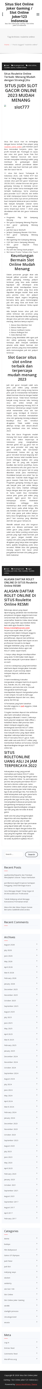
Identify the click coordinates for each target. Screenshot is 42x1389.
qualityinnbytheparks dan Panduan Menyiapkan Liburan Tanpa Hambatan (19, 876)
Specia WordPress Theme (26, 1384)
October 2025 (10, 1000)
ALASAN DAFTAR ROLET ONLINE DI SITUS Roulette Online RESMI (20, 582)
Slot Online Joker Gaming (14, 1300)
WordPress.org (10, 1359)
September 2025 (11, 1006)
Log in (6, 1342)
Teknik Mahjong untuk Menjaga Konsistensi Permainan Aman (17, 900)
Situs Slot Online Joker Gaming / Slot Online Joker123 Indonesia (19, 12)
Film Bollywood (10, 1250)
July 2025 (8, 1017)
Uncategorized (18, 65)
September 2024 (11, 1073)
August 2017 (9, 1207)
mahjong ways (10, 1272)
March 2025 (9, 1040)
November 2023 (11, 1129)
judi (22, 706)
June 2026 (8, 956)
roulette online (21, 67)
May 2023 (8, 1162)
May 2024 (8, 1095)
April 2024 (8, 1101)
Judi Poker (8, 1261)
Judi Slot (7, 1266)
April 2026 (8, 967)
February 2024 (10, 1112)
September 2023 (11, 1140)
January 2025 (9, 1051)
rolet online (32, 65)
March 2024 (9, 1107)
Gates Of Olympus (11, 1255)
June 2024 (8, 1090)
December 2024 (11, 1056)
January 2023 (9, 1179)
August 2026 (9, 945)
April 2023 (8, 1168)
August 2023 (9, 1146)
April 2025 (8, 1034)
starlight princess (11, 1311)
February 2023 (10, 1174)
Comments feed (11, 1354)
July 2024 (8, 1084)
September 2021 (11, 1190)
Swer (7, 65)
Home (6, 44)
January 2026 (9, 984)
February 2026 (10, 978)
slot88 (6, 1305)
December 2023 (11, 1123)
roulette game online (13, 146)
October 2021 (10, 1185)
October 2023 (10, 1135)
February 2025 (10, 1045)
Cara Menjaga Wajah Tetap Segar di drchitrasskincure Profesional (19, 892)
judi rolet (14, 571)
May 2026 (8, 961)
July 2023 (8, 1151)
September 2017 (11, 1202)
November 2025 (11, 995)
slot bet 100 (9, 1289)
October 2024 (10, 1067)
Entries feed (9, 1348)
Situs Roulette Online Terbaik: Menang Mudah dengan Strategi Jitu (19, 77)
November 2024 (11, 1062)
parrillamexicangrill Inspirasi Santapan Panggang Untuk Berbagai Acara (19, 884)
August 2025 (9, 1012)
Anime (6, 1238)
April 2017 (8, 1213)
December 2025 (11, 989)
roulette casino (9, 67)
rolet (19, 571)
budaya (7, 1244)
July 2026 (8, 950)
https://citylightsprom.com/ (17, 628)
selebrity (8, 1283)
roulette (25, 571)
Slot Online (8, 1294)
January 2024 (9, 1118)
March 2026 (9, 972)
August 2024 (9, 1079)
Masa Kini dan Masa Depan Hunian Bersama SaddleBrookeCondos (18, 908)
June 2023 (8, 1157)
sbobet (7, 1278)
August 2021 (9, 1196)
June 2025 (8, 1023)
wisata (7, 1322)
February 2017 (10, 1218)
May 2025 (8, 1028)
